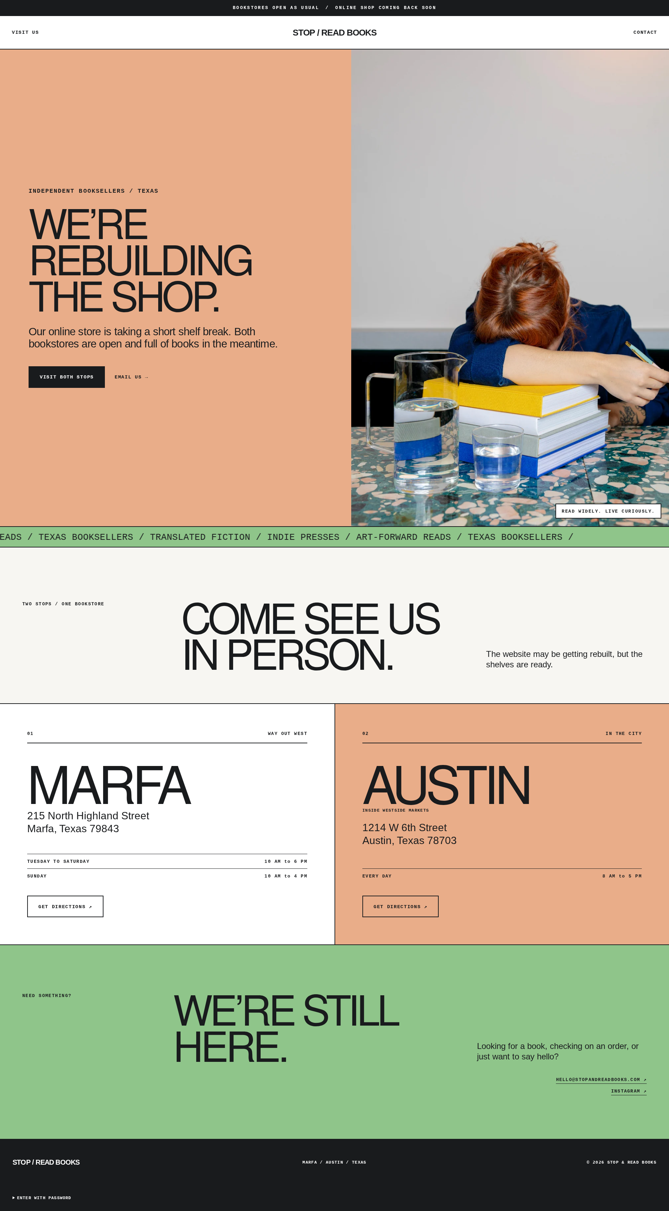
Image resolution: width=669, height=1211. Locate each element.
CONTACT (645, 32)
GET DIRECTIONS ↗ (65, 907)
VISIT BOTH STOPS (67, 377)
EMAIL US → (131, 377)
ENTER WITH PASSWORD (44, 1198)
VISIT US (25, 32)
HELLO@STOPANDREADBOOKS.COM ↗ (601, 1079)
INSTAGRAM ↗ (629, 1091)
